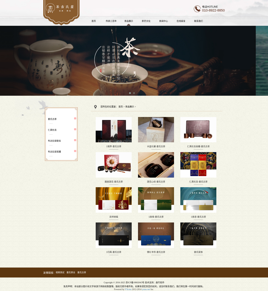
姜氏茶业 (71, 272)
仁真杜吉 (52, 130)
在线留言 (181, 21)
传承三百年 (111, 21)
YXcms (128, 289)
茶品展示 (128, 21)
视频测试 (60, 272)
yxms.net (146, 289)
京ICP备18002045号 (135, 282)
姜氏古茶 (52, 119)
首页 (94, 21)
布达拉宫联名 (54, 141)
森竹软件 (160, 282)
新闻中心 (163, 21)
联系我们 (198, 21)
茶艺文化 (146, 21)
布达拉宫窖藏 (54, 151)
